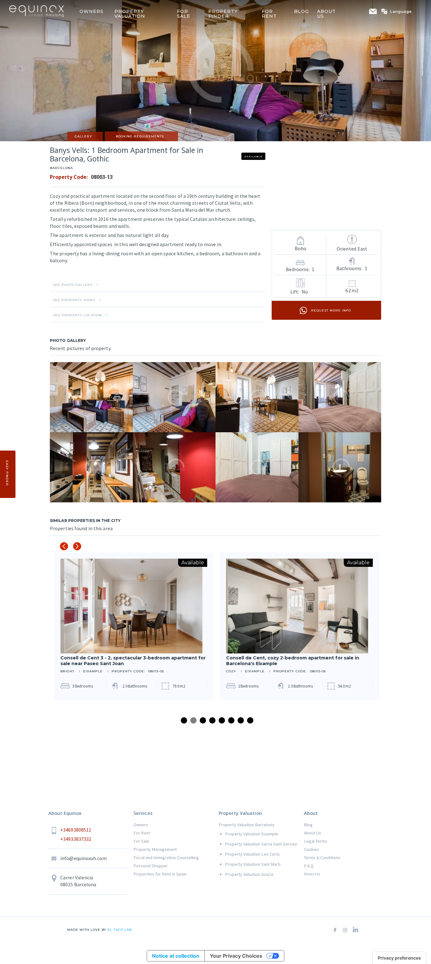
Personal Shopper (150, 866)
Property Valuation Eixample (251, 834)
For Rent (141, 833)
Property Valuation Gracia (249, 874)
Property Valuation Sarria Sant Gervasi (261, 844)
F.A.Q (309, 866)
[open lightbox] (91, 397)
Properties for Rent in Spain (159, 874)
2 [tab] (193, 720)
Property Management (155, 849)
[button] (400, 11)
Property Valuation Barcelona (246, 825)
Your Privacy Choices (236, 956)
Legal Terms (315, 841)
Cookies (311, 849)
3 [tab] (203, 720)
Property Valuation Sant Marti (252, 864)
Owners (140, 825)
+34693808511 (75, 830)
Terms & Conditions (322, 857)
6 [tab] (231, 720)
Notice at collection (175, 956)
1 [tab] (184, 720)
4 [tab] (212, 720)
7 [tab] (241, 720)
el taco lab (119, 930)
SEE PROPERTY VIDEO (74, 300)
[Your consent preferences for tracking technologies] (399, 958)
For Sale (141, 841)
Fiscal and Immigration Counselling (166, 857)
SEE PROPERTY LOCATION (77, 315)
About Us (312, 833)
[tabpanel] (133, 626)
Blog (308, 825)
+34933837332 (75, 839)
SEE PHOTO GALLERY (73, 285)
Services (142, 813)
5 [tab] (222, 720)
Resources (312, 873)
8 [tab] (250, 720)
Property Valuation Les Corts (252, 854)
